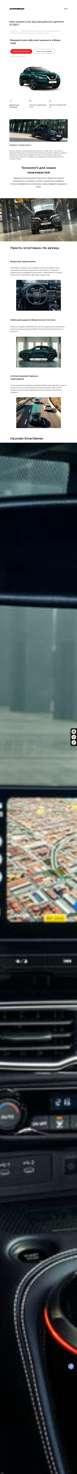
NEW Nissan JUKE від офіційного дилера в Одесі (29, 33)
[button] (21, 51)
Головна (13, 31)
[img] (66, 8)
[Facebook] (74, 731)
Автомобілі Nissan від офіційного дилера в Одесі (40, 31)
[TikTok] (74, 742)
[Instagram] (74, 737)
